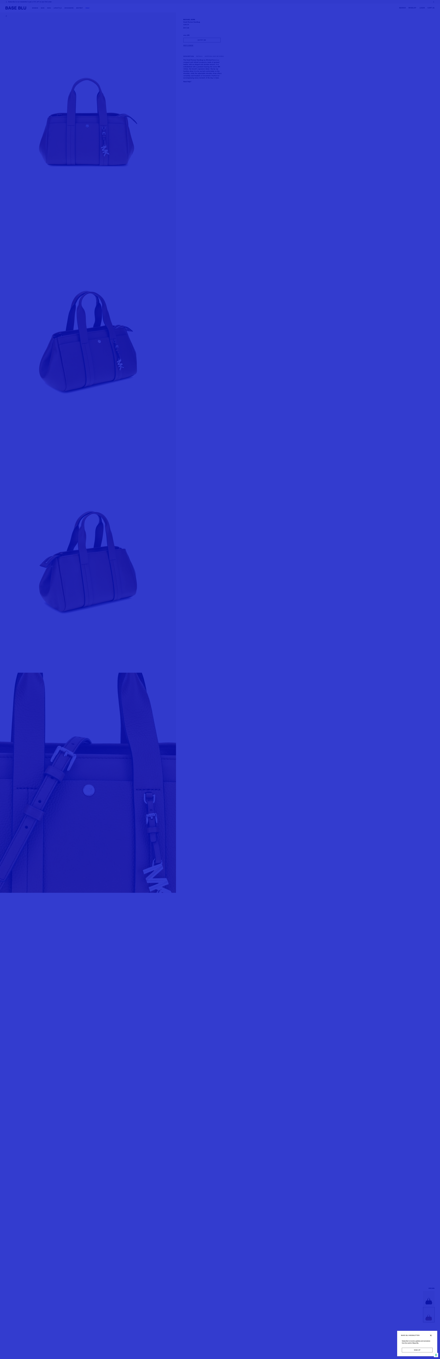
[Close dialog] (431, 1335)
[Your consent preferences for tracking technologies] (436, 1355)
